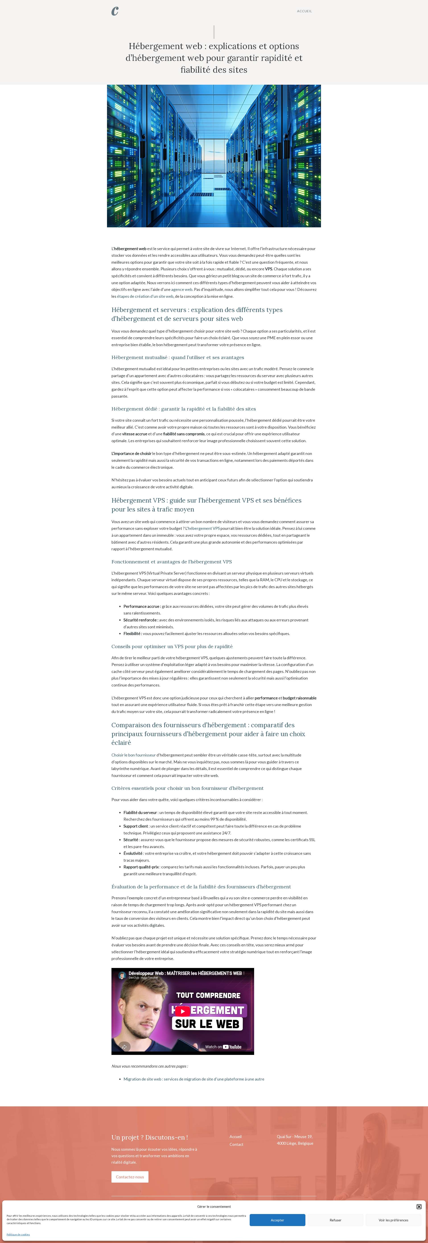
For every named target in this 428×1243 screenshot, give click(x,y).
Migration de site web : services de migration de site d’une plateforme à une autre (193, 1079)
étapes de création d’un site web (145, 296)
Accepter (277, 1220)
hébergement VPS (204, 528)
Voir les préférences (393, 1220)
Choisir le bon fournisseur (133, 754)
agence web (181, 289)
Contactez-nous (130, 1176)
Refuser (336, 1220)
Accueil (304, 11)
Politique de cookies (18, 1234)
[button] (419, 1206)
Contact (236, 1144)
